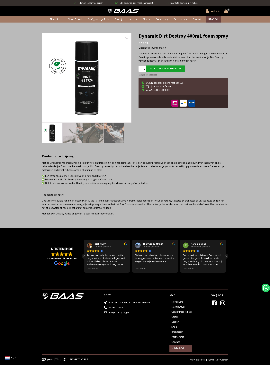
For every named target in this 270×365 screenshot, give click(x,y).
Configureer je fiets (98, 19)
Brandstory (162, 19)
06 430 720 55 (116, 307)
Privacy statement (197, 359)
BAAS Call (213, 19)
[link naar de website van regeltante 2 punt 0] (77, 360)
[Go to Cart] (226, 11)
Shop (145, 19)
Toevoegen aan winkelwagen (166, 68)
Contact (197, 19)
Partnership (180, 19)
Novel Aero (56, 19)
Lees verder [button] (92, 268)
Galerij (118, 19)
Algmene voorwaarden (218, 359)
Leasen (131, 19)
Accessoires (152, 75)
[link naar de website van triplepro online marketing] (52, 360)
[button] (126, 37)
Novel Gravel (75, 19)
